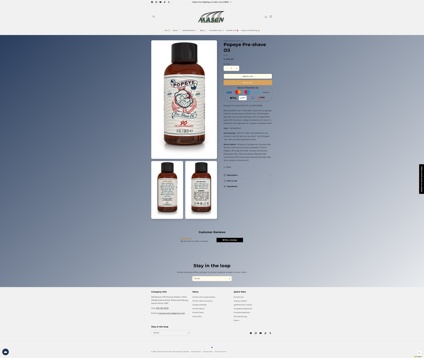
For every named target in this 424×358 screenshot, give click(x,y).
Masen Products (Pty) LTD (166, 351)
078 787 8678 (162, 308)
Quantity (227, 64)
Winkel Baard (198, 309)
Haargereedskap (199, 305)
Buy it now (248, 83)
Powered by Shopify (182, 351)
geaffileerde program (243, 305)
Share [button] (228, 167)
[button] (153, 16)
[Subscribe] (229, 278)
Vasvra (236, 320)
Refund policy (196, 351)
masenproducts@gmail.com (171, 313)
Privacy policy (208, 351)
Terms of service (220, 351)
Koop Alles (197, 316)
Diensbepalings (240, 316)
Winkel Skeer (198, 312)
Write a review (229, 240)
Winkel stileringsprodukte (203, 297)
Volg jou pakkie (240, 301)
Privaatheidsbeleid (242, 312)
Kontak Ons (239, 297)
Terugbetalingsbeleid (243, 309)
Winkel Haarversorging (202, 301)
